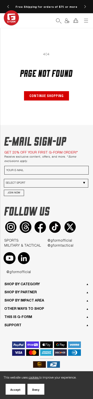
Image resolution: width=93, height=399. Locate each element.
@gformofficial (60, 241)
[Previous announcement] (8, 6)
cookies (34, 377)
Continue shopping (46, 96)
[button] (50, 20)
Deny (36, 390)
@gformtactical (60, 246)
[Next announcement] (85, 6)
